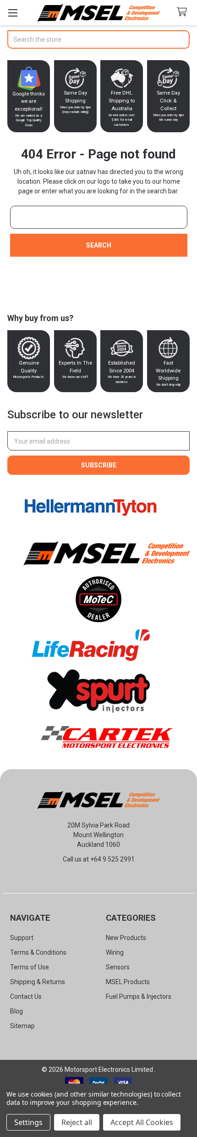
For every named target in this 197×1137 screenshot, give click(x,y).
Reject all (76, 1122)
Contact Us (26, 996)
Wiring (115, 952)
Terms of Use (29, 967)
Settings (28, 1122)
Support (21, 937)
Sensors (118, 967)
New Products (126, 937)
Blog (16, 1011)
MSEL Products (128, 981)
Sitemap (22, 1026)
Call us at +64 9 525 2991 (99, 859)
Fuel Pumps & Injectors (138, 996)
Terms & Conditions (38, 952)
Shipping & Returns (37, 981)
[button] (90, 507)
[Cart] (183, 12)
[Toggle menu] (12, 12)
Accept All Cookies (141, 1122)
